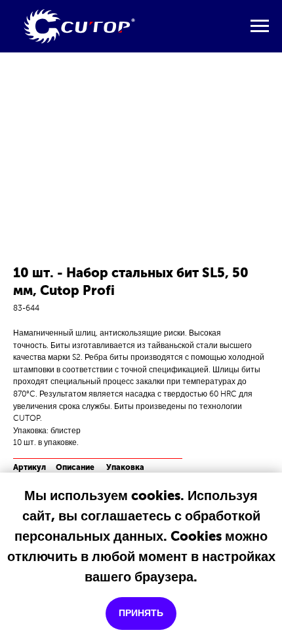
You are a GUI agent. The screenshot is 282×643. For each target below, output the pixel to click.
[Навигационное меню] (260, 26)
